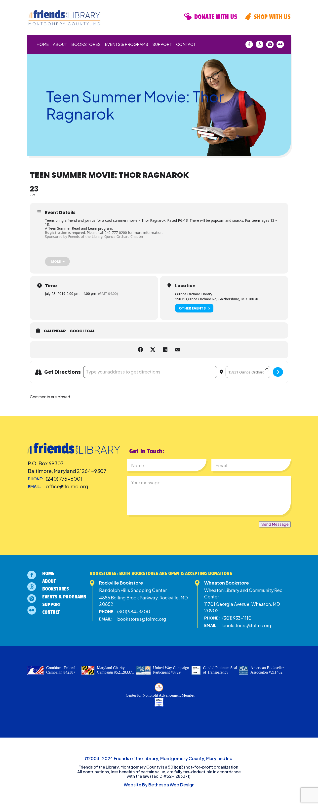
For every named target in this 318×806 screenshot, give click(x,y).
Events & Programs (126, 44)
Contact (186, 44)
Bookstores (86, 44)
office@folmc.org (67, 486)
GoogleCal (82, 331)
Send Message (275, 524)
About (60, 44)
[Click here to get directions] (278, 372)
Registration (56, 232)
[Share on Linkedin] (165, 349)
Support (162, 44)
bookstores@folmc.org (141, 619)
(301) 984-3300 (133, 611)
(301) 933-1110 (236, 618)
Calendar (55, 331)
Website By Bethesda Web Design (159, 784)
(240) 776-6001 (64, 478)
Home (43, 44)
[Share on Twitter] (153, 349)
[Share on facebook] (140, 349)
